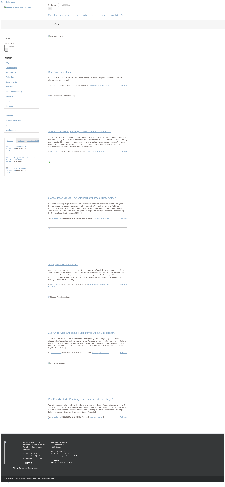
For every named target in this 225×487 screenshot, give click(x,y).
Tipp (99, 85)
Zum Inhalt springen (8, 2)
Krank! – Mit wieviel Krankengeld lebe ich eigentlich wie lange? (80, 399)
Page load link (6, 483)
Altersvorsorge (11, 68)
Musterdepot (10, 96)
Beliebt (10, 141)
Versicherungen (12, 130)
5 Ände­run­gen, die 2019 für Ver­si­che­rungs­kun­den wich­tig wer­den (82, 198)
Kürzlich (21, 141)
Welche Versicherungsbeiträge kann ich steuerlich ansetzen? (79, 131)
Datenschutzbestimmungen (61, 462)
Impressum (55, 460)
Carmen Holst (35, 479)
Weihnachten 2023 (21, 147)
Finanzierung (11, 72)
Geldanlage (93, 85)
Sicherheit (9, 116)
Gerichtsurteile (100, 284)
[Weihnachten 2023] (11, 150)
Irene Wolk (50, 479)
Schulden (9, 111)
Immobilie (9, 87)
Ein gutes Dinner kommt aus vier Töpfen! (25, 158)
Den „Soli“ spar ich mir (59, 72)
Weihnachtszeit (20, 168)
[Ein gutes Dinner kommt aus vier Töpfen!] (9, 161)
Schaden (9, 106)
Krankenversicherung (14, 92)
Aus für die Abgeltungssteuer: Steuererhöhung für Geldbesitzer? (81, 333)
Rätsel (8, 101)
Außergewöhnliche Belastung (63, 264)
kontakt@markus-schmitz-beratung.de (70, 456)
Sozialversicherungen (96, 417)
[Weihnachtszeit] (11, 172)
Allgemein (91, 151)
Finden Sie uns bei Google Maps (25, 468)
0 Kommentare (106, 85)
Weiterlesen (124, 85)
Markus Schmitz (56, 85)
